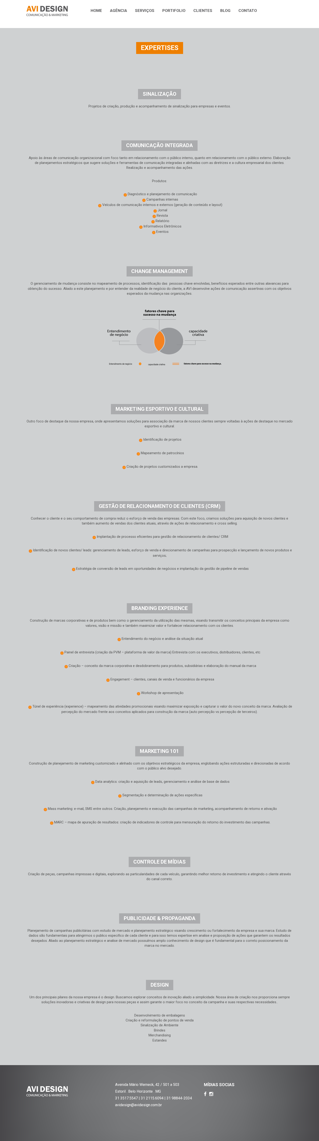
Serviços (144, 10)
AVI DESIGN (47, 11)
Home (96, 10)
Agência (118, 10)
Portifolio (173, 10)
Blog (225, 10)
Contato (247, 10)
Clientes (202, 10)
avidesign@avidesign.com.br (138, 1105)
